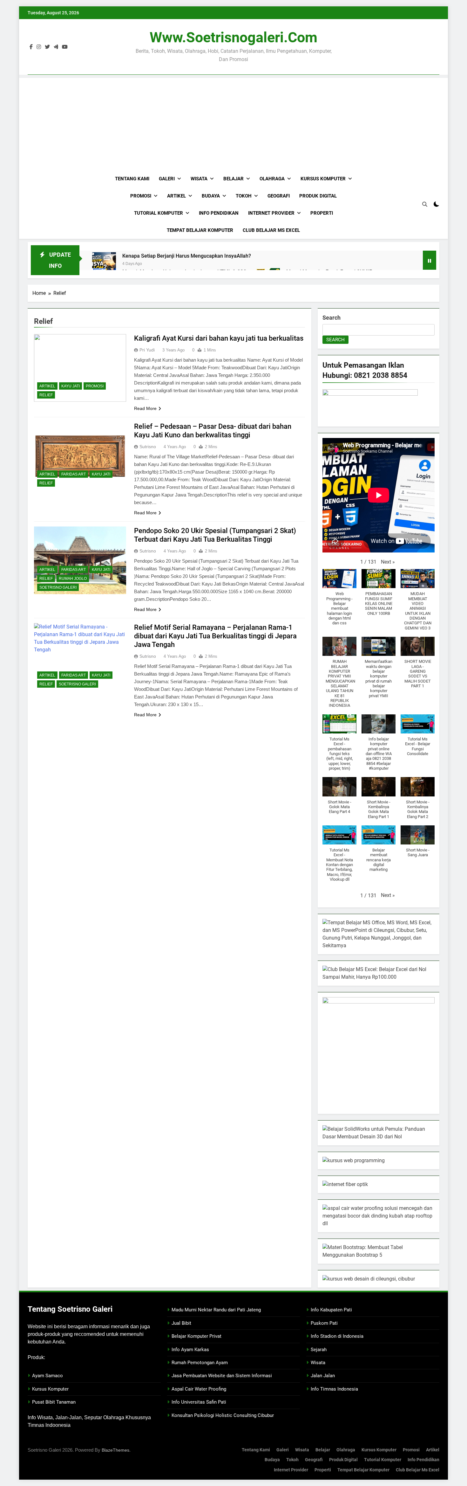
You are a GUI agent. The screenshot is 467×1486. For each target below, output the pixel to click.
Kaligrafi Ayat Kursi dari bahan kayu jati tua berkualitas (218, 338)
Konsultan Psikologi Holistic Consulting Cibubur (223, 1415)
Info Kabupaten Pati (331, 1310)
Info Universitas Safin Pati (199, 1402)
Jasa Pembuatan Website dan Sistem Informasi (222, 1375)
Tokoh (244, 196)
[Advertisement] (233, 122)
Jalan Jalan (323, 1375)
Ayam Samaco (47, 1375)
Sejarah (319, 1349)
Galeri (167, 179)
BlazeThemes (115, 1450)
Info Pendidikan (219, 213)
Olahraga (272, 179)
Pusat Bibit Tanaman (54, 1402)
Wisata (199, 179)
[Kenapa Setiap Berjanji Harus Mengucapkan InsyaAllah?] (104, 264)
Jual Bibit (181, 1323)
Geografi (278, 196)
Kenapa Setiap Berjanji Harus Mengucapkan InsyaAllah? (186, 256)
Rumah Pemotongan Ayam (200, 1362)
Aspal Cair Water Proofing (199, 1389)
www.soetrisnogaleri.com (233, 37)
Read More (145, 408)
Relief (46, 395)
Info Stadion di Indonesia (337, 1336)
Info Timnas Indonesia (334, 1389)
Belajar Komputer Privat (196, 1336)
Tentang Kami (132, 179)
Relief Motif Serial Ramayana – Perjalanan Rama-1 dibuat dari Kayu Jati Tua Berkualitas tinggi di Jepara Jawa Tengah (215, 636)
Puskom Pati (324, 1323)
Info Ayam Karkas (190, 1349)
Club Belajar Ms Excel (271, 230)
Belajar (233, 179)
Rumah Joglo (73, 578)
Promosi (140, 196)
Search (331, 317)
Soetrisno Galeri (58, 587)
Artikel (176, 196)
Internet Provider (271, 213)
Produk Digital (318, 196)
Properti (321, 213)
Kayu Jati (70, 386)
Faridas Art (73, 474)
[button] (388, 562)
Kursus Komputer (323, 179)
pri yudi (147, 349)
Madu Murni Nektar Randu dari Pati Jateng (216, 1310)
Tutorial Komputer (158, 213)
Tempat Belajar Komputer (200, 230)
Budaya (211, 196)
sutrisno (147, 446)
